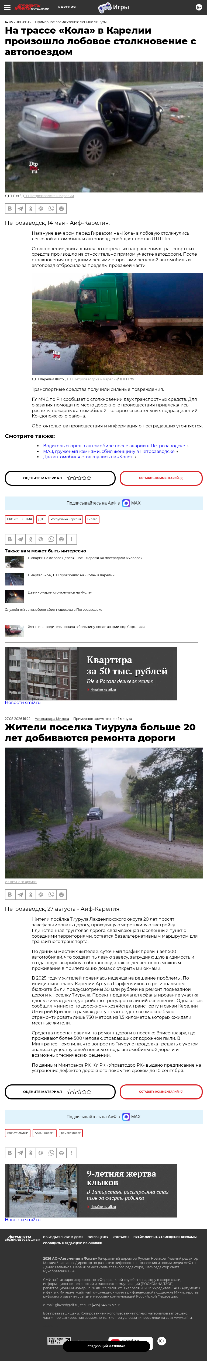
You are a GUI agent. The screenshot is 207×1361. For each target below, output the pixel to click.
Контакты (121, 1237)
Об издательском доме (63, 1237)
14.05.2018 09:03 (18, 22)
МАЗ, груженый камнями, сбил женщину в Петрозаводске (109, 451)
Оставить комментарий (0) (161, 478)
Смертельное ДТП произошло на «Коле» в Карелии (71, 575)
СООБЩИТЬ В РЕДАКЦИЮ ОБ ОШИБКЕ (72, 1243)
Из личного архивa (21, 882)
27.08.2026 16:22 (17, 719)
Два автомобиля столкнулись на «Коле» (88, 456)
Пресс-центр (98, 1237)
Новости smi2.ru (23, 702)
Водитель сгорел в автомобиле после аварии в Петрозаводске (114, 445)
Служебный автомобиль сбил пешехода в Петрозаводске (53, 610)
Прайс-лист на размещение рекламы (164, 1237)
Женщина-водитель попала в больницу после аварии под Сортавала (86, 627)
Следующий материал (106, 1346)
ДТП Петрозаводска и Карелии (48, 196)
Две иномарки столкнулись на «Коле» (60, 592)
